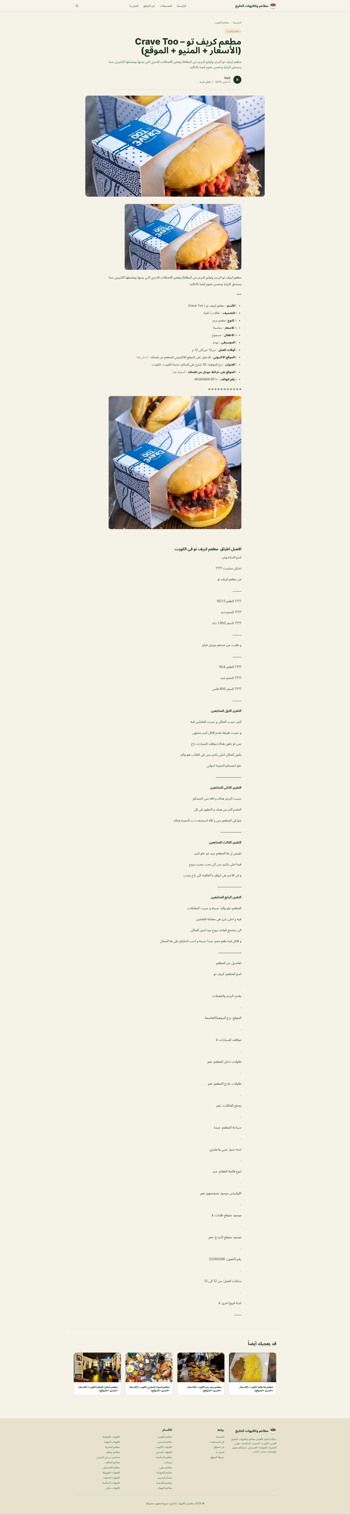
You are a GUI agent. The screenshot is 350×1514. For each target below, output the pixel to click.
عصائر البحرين (165, 1477)
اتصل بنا (134, 5)
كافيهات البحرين (163, 1452)
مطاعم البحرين (164, 1441)
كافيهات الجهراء (112, 1441)
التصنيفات (166, 5)
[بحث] (77, 6)
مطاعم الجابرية (112, 1446)
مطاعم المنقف (112, 1462)
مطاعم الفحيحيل (111, 1467)
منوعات (168, 1462)
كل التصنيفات (217, 1441)
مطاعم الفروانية (164, 1472)
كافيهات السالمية (111, 1482)
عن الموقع (149, 5)
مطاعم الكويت (222, 22)
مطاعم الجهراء (165, 1487)
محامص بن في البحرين (108, 1457)
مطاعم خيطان (113, 1452)
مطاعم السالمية (164, 1457)
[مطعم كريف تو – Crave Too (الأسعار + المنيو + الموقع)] (175, 237)
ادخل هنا (142, 357)
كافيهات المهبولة (111, 1472)
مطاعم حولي (166, 1467)
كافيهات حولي (113, 1487)
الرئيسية (181, 5)
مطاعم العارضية (164, 1482)
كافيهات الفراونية (111, 1436)
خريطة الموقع (217, 1457)
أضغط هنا (179, 372)
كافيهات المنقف (111, 1477)
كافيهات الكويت (164, 1446)
